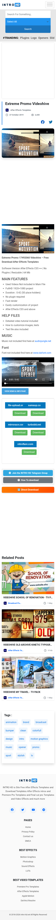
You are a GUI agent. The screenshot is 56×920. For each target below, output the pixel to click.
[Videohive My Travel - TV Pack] (28, 673)
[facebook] (12, 810)
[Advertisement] (28, 71)
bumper (10, 730)
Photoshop (28, 861)
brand (26, 722)
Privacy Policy (28, 832)
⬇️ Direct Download (28, 489)
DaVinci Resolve (28, 900)
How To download (30, 480)
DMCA (28, 841)
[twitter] (23, 810)
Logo (34, 37)
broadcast (41, 722)
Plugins (24, 37)
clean (23, 730)
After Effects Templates (20, 110)
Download (38, 413)
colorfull (37, 730)
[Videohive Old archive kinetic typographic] (28, 625)
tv (32, 755)
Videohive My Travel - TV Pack (21, 692)
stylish (21, 755)
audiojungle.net (43, 341)
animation (11, 722)
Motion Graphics (28, 857)
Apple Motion (28, 896)
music (9, 747)
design (9, 738)
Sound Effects (28, 866)
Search (28, 29)
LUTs (28, 871)
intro (21, 738)
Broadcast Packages (15, 603)
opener (22, 747)
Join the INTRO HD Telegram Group (29, 473)
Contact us (28, 836)
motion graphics (39, 738)
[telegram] (44, 810)
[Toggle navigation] (49, 4)
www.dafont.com (42, 352)
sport (8, 755)
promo (35, 747)
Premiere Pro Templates (28, 887)
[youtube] (33, 810)
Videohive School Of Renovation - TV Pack (29, 597)
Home (28, 827)
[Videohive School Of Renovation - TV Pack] (28, 578)
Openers (43, 37)
